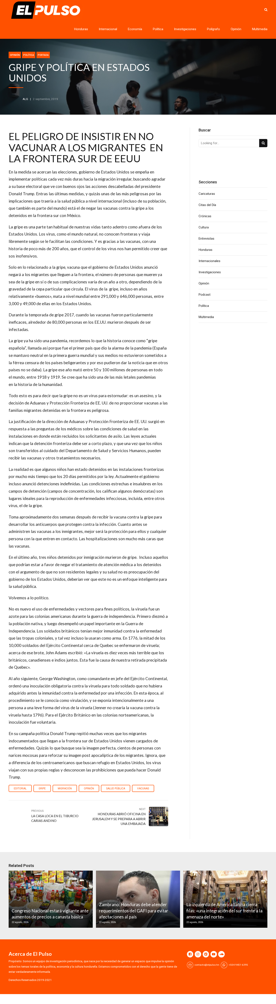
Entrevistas (206, 238)
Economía (135, 29)
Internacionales (209, 261)
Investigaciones (185, 29)
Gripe (42, 788)
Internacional (108, 29)
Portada (43, 54)
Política (158, 29)
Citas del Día (207, 205)
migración (65, 788)
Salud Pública (115, 788)
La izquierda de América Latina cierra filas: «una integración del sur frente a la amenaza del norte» (224, 910)
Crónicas (205, 216)
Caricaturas (207, 194)
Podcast (204, 295)
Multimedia (259, 29)
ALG (25, 99)
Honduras (81, 29)
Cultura (204, 227)
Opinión (236, 29)
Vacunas (143, 788)
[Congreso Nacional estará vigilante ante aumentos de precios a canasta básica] (50, 899)
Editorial (20, 788)
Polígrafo (213, 29)
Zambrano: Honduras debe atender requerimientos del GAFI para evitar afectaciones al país (133, 910)
